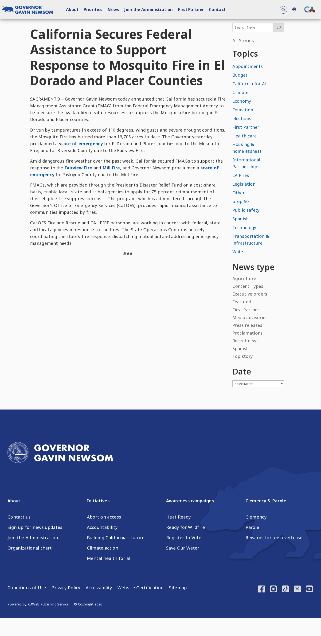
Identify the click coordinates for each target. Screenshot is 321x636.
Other (238, 192)
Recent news (245, 340)
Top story (242, 356)
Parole (252, 527)
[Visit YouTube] (309, 589)
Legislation (244, 184)
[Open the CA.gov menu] (309, 9)
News (113, 9)
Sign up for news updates (35, 527)
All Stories (243, 40)
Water (238, 251)
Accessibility (99, 587)
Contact (217, 9)
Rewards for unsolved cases (275, 537)
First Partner (191, 9)
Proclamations (247, 333)
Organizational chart (30, 548)
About (72, 9)
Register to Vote (183, 537)
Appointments (247, 66)
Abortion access (104, 517)
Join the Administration (148, 9)
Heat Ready (178, 517)
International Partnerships (246, 163)
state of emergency (81, 143)
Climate (240, 92)
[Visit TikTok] (285, 589)
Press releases (247, 325)
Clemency (256, 517)
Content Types (247, 286)
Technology (244, 227)
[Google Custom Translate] (294, 9)
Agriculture (244, 278)
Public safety (246, 210)
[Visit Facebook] (261, 589)
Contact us (19, 517)
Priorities (93, 9)
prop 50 (240, 201)
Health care (244, 136)
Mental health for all (109, 558)
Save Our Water (182, 548)
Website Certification (140, 587)
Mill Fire (111, 168)
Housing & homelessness (247, 147)
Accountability (102, 527)
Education (242, 110)
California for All (250, 83)
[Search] (278, 27)
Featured (241, 301)
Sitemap (178, 587)
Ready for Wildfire (185, 527)
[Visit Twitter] (297, 589)
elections (241, 118)
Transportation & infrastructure (250, 239)
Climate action (102, 548)
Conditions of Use (27, 587)
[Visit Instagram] (273, 589)
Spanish (240, 219)
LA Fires (240, 175)
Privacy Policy (65, 587)
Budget (240, 75)
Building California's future (116, 537)
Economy (241, 101)
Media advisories (250, 317)
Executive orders (249, 294)
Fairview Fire (78, 168)
